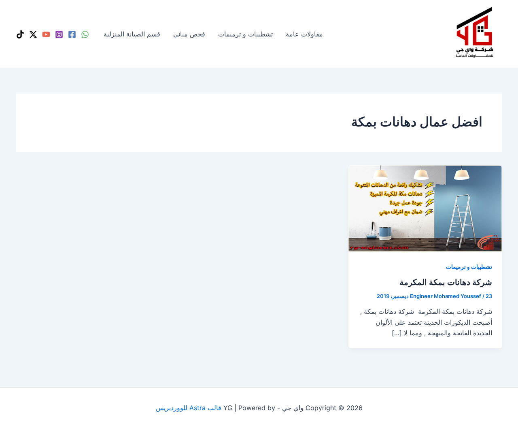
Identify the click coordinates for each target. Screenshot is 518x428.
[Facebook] (72, 34)
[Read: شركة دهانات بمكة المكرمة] (425, 208)
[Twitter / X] (33, 34)
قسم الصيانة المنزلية (132, 34)
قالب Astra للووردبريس (188, 408)
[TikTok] (20, 34)
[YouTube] (46, 34)
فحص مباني (189, 34)
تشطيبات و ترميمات (245, 34)
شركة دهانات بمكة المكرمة (445, 282)
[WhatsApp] (85, 34)
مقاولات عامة (304, 34)
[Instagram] (59, 34)
